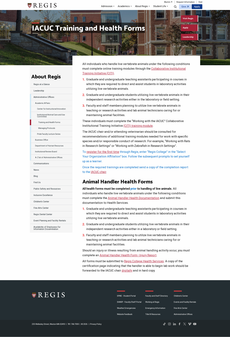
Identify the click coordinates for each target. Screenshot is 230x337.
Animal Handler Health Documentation (133, 198)
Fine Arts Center (180, 308)
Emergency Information (155, 308)
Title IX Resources (152, 314)
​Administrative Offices (183, 314)
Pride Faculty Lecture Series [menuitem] (48, 134)
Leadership (188, 37)
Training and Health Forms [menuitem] (49, 122)
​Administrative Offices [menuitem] (44, 97)
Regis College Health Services (144, 261)
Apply (197, 6)
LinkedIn (174, 324)
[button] (108, 6)
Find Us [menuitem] (37, 182)
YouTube (194, 324)
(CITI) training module (138, 125)
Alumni (167, 2)
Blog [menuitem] (36, 176)
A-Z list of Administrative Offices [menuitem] (48, 157)
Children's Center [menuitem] (41, 201)
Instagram (169, 324)
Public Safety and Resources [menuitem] (47, 189)
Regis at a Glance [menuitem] (42, 84)
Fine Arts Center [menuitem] (41, 208)
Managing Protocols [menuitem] (46, 128)
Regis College (48, 294)
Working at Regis (152, 302)
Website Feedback (124, 314)
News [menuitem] (36, 170)
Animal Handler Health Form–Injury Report (128, 255)
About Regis (46, 77)
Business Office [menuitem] (41, 140)
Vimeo (189, 324)
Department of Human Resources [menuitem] (49, 146)
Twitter (184, 324)
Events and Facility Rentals (185, 302)
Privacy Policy (96, 324)
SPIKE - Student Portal (126, 296)
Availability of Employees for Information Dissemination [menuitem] (47, 228)
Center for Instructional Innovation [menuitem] (51, 109)
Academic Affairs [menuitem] (42, 103)
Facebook (179, 324)
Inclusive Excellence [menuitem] (43, 195)
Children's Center (181, 296)
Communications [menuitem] (41, 163)
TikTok (164, 324)
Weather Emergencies (126, 308)
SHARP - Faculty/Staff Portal (129, 302)
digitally (127, 270)
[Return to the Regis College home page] (42, 5)
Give (183, 6)
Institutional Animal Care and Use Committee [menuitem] (51, 116)
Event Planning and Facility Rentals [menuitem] (50, 220)
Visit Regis (188, 18)
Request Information (185, 2)
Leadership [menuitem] (39, 90)
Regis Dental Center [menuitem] (43, 214)
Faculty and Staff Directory (156, 296)
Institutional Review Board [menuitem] (46, 152)
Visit (200, 2)
